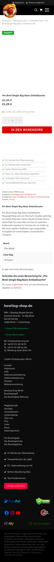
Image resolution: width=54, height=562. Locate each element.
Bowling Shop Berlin (14, 390)
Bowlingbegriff (11, 393)
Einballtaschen (36, 21)
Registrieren (19, 3)
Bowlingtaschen (20, 21)
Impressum (9, 368)
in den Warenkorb (27, 129)
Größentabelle (11, 415)
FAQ (6, 421)
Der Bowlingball (11, 438)
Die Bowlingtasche (13, 444)
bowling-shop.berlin (21, 552)
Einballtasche (22, 197)
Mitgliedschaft (11, 405)
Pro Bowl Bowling (42, 197)
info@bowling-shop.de (18, 341)
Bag (14, 197)
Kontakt (8, 365)
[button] (37, 10)
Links (6, 424)
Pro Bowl (31, 197)
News (7, 427)
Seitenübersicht (11, 430)
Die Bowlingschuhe (13, 441)
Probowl (5, 199)
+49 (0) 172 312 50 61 (16, 344)
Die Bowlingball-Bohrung (16, 397)
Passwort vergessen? (36, 3)
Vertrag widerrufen (16, 486)
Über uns (8, 418)
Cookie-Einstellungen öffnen (18, 359)
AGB (6, 371)
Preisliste (8, 408)
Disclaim (8, 381)
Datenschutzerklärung (14, 375)
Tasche (12, 199)
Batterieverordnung (13, 384)
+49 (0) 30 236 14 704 (17, 347)
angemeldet (18, 284)
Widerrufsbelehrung (14, 378)
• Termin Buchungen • (14, 334)
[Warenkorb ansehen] (42, 10)
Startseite (6, 21)
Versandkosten (11, 412)
